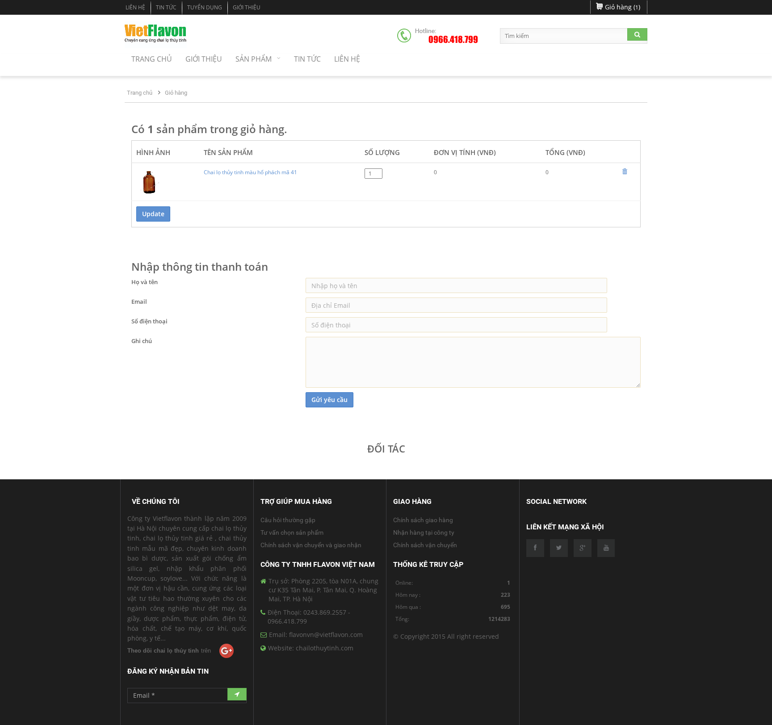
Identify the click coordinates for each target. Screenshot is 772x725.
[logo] (156, 34)
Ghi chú (141, 341)
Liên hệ (135, 7)
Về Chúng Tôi (156, 501)
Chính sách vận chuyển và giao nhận (310, 545)
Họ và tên (144, 282)
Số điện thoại (149, 321)
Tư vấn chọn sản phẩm (291, 532)
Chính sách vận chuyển (425, 545)
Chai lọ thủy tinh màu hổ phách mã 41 (250, 172)
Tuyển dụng (204, 7)
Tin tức (166, 7)
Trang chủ (139, 92)
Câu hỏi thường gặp (287, 520)
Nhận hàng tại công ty (423, 532)
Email (139, 302)
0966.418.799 (453, 40)
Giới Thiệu (246, 7)
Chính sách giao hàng (423, 520)
